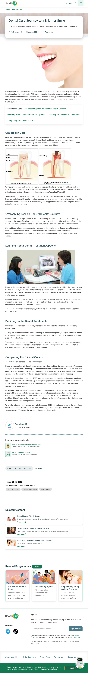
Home (8, 9)
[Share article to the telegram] (25, 468)
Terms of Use (59, 657)
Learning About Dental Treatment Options (26, 114)
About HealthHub (11, 657)
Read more (21, 522)
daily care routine (13, 489)
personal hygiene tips (30, 489)
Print (40, 468)
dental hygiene (45, 489)
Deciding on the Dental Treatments (64, 114)
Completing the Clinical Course (21, 120)
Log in (69, 3)
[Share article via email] (20, 468)
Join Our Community (29, 657)
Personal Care (17, 9)
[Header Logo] (11, 3)
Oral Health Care (14, 109)
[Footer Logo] (12, 616)
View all (36, 567)
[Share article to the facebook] (30, 468)
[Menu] (80, 3)
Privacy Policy (75, 637)
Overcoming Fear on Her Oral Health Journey (45, 109)
